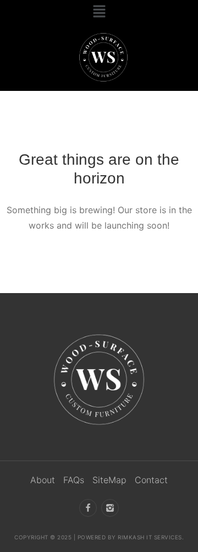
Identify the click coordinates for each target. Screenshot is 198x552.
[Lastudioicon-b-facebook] (88, 508)
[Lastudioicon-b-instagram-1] (110, 508)
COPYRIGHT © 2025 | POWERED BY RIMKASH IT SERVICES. (99, 537)
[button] (99, 12)
